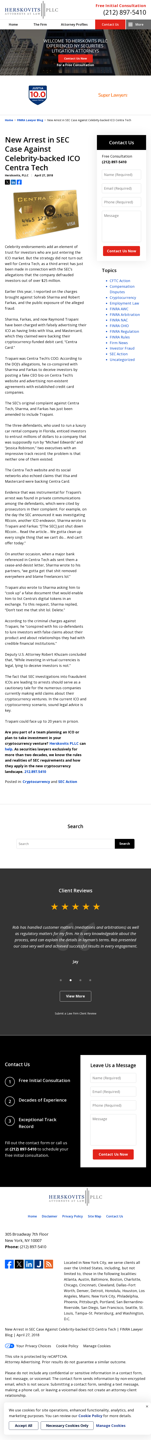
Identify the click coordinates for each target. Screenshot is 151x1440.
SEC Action (67, 781)
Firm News (119, 342)
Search (124, 843)
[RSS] (48, 1264)
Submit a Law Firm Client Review (75, 1013)
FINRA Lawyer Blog (30, 120)
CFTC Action (120, 280)
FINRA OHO (119, 325)
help (8, 749)
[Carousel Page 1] (61, 980)
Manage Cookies (97, 1346)
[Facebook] (9, 1264)
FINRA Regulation (124, 331)
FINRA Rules (120, 337)
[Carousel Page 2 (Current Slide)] (71, 980)
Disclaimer (49, 1216)
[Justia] (38, 1264)
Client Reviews (75, 890)
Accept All (23, 1425)
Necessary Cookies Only (67, 1425)
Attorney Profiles (74, 24)
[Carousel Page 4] (90, 980)
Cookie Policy (67, 1346)
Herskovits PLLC (64, 743)
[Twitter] (19, 1264)
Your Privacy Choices (33, 1346)
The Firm (40, 24)
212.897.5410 (35, 771)
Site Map (94, 1216)
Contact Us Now (75, 58)
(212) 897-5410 (124, 12)
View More (75, 996)
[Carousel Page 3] (80, 980)
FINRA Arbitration (125, 314)
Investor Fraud (122, 348)
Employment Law (124, 303)
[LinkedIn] (29, 1264)
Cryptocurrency (36, 781)
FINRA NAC (119, 320)
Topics (109, 270)
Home (13, 24)
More (139, 24)
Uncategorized (122, 359)
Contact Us (110, 24)
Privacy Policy (72, 1216)
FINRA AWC (119, 309)
